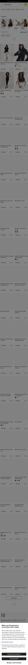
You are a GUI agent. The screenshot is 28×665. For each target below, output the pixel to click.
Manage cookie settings (14, 662)
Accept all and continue (14, 654)
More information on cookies (7, 641)
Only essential (14, 658)
